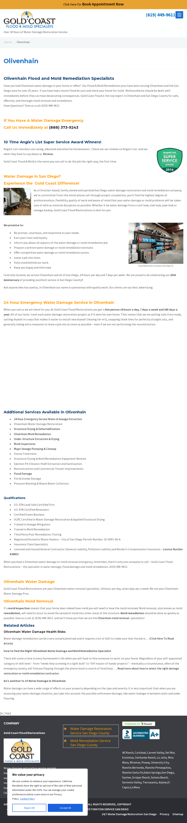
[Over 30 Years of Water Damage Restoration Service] (36, 20)
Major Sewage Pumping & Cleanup (35, 449)
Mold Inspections (24, 444)
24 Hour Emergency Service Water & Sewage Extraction (48, 419)
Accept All (65, 807)
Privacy (164, 814)
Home (8, 42)
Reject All (29, 807)
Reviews (48, 154)
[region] (47, 792)
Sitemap (177, 814)
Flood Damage (23, 473)
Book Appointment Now (93, 4)
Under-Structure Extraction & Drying (36, 439)
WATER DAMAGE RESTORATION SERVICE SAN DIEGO (97, 809)
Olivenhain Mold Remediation (32, 434)
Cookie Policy (27, 798)
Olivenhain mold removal (114, 618)
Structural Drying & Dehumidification (37, 429)
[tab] (91, 730)
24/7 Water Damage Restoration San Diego (129, 814)
